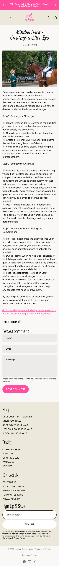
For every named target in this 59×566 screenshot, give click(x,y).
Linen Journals (11, 421)
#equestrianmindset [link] (24, 310)
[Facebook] (24, 562)
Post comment (15, 389)
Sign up (29, 524)
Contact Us (9, 482)
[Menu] (3, 17)
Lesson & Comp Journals (17, 429)
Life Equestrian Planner (17, 416)
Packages (8, 462)
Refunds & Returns (13, 490)
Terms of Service (12, 494)
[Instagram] (29, 562)
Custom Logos (11, 449)
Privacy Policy (11, 499)
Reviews (7, 466)
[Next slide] (55, 5)
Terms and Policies (29, 555)
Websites (7, 453)
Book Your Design (13, 486)
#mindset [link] (7, 310)
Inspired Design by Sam (24, 549)
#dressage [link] (41, 310)
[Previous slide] (3, 5)
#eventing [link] (15, 313)
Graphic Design (11, 458)
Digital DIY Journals (14, 433)
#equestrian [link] (27, 313)
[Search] (10, 17)
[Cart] (55, 17)
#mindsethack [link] (42, 313)
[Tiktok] (35, 562)
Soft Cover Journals (15, 425)
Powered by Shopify (43, 549)
